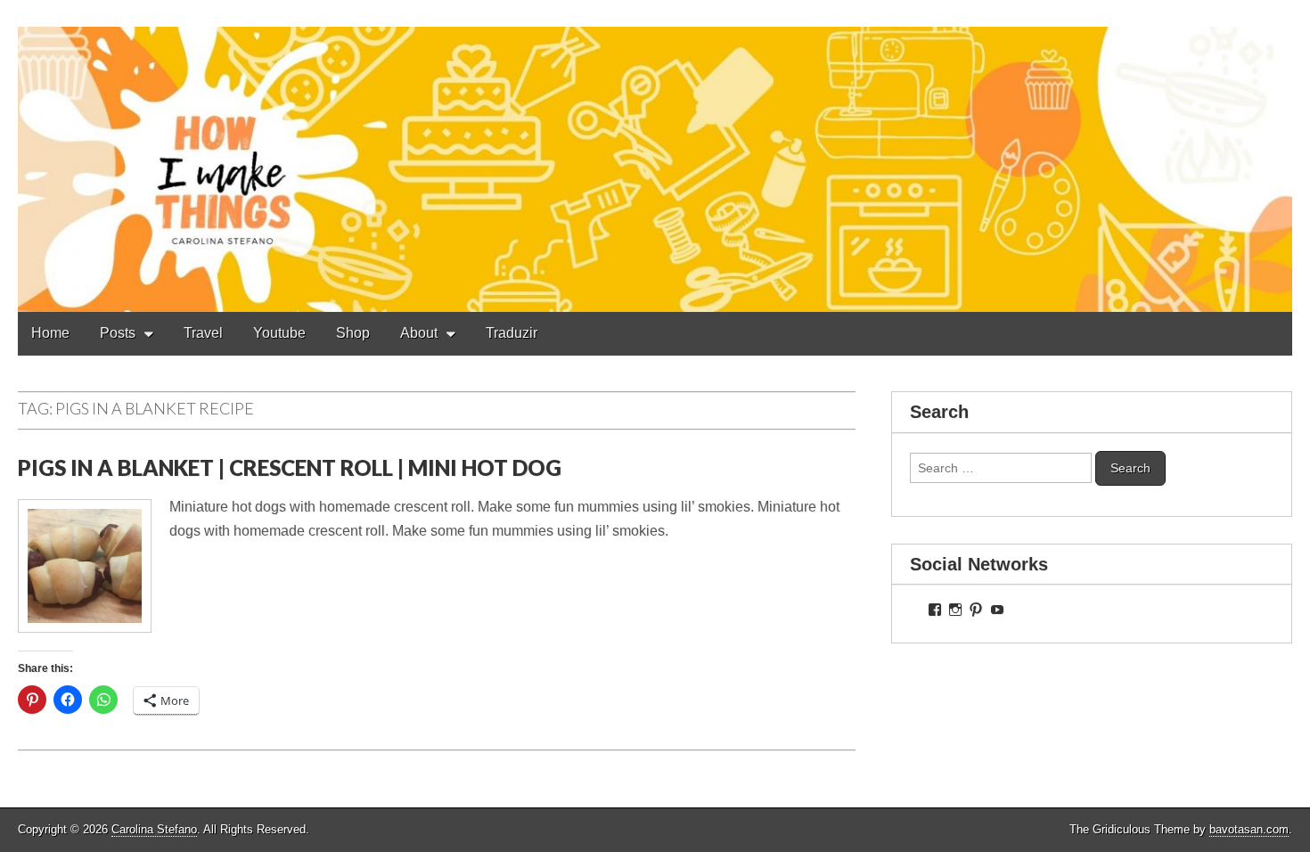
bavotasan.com (1249, 829)
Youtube (279, 332)
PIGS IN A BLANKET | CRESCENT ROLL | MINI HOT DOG (289, 467)
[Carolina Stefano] (655, 156)
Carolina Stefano (154, 829)
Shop (353, 332)
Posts (117, 332)
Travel (203, 332)
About (419, 332)
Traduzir (511, 332)
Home (50, 332)
